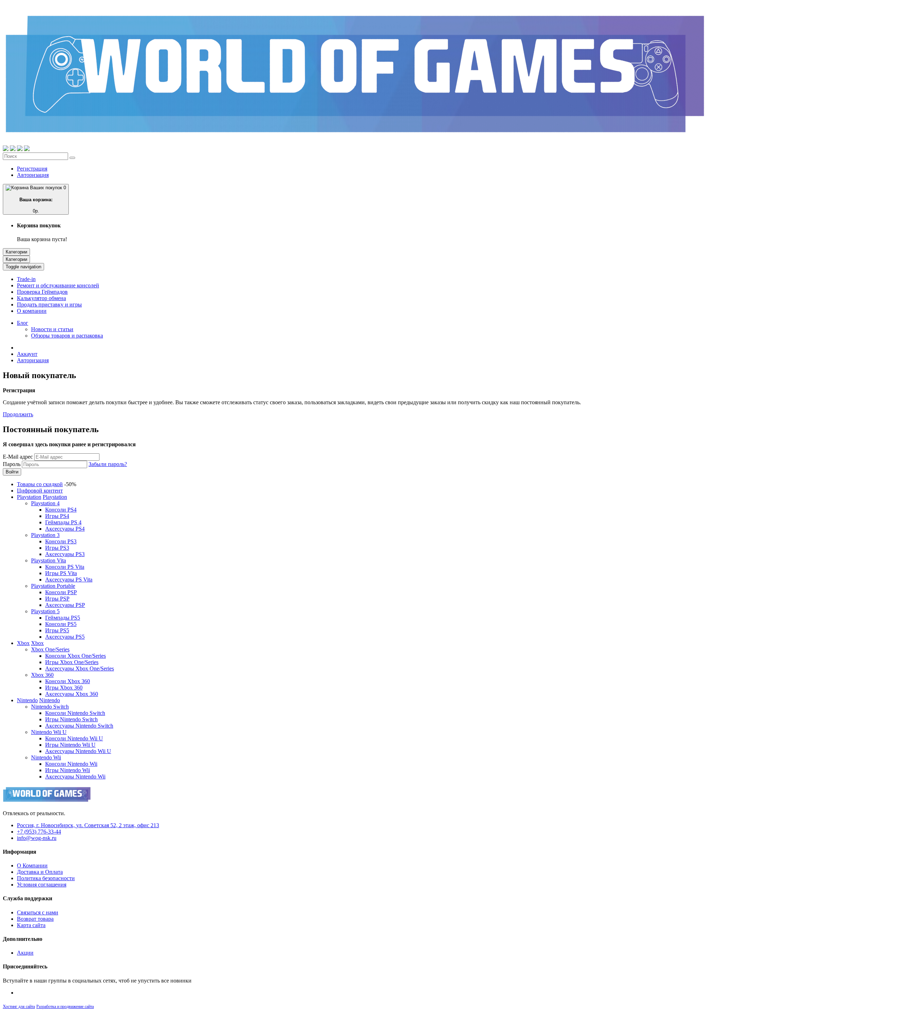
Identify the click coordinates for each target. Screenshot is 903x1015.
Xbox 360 (42, 675)
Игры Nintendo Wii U (70, 745)
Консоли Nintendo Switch (75, 713)
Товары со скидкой (40, 484)
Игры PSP (57, 599)
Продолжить (18, 414)
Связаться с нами (37, 912)
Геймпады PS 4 (63, 522)
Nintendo (27, 700)
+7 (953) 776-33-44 (39, 832)
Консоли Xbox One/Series (75, 656)
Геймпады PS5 (62, 618)
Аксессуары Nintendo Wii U (78, 751)
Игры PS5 (57, 630)
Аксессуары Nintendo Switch (79, 726)
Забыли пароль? (108, 464)
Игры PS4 (57, 516)
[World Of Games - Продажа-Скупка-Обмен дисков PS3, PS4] (355, 142)
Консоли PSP (61, 592)
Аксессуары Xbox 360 (71, 694)
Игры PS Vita (61, 573)
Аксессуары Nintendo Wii (75, 777)
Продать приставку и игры (49, 304)
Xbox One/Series (50, 649)
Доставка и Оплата (40, 872)
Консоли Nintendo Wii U (74, 738)
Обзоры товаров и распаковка (67, 336)
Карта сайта (31, 925)
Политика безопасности (46, 878)
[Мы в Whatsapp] (5, 149)
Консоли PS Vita (64, 567)
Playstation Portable (53, 586)
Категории (16, 252)
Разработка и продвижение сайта (65, 1006)
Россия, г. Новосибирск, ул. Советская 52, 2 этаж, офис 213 (88, 825)
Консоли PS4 (61, 510)
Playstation (29, 497)
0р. (42, 199)
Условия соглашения (41, 885)
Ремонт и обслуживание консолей (58, 285)
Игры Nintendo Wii (67, 770)
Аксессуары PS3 (65, 554)
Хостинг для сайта (19, 1006)
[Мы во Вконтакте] (27, 149)
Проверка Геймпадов (42, 292)
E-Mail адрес (18, 457)
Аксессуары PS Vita (68, 580)
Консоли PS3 (61, 541)
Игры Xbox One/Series (71, 662)
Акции (25, 953)
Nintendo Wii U (49, 732)
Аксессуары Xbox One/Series (79, 668)
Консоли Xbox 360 (67, 681)
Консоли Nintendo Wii (71, 764)
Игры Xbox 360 (64, 688)
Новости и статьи (52, 329)
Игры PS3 (57, 548)
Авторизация (33, 175)
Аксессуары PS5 (65, 637)
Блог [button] (22, 323)
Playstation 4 (45, 503)
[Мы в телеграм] (20, 149)
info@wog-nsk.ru (36, 838)
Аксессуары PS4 (65, 529)
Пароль (11, 464)
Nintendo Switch (50, 707)
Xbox (23, 643)
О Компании (32, 865)
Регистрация (32, 169)
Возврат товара (35, 919)
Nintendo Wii (46, 757)
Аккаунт (27, 354)
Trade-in (26, 279)
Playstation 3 (45, 535)
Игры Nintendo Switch (71, 719)
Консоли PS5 (61, 624)
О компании (32, 311)
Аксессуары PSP (65, 605)
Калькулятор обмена (41, 298)
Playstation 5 (45, 611)
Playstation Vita (48, 560)
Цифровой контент (40, 491)
